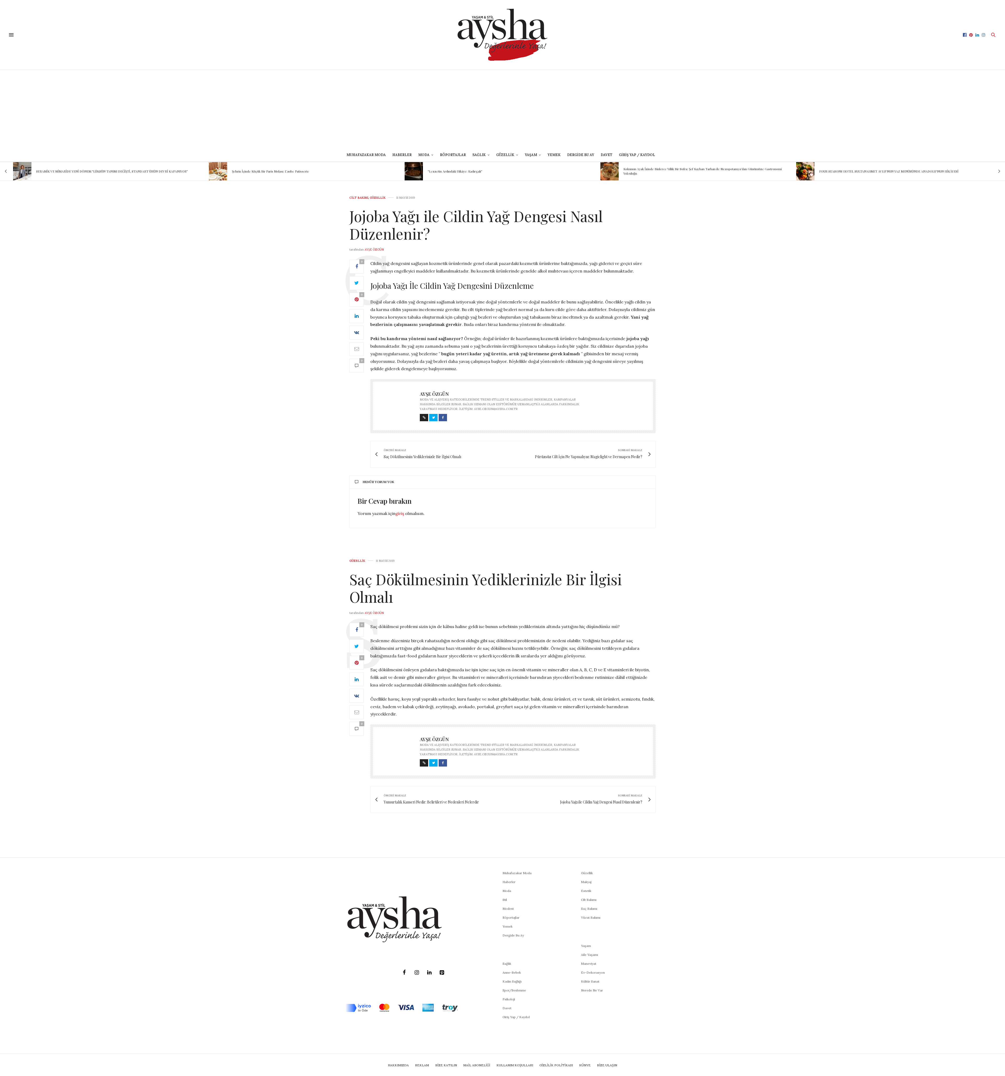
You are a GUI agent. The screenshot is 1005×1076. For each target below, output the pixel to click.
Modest (508, 909)
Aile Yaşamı (589, 955)
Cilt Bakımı (358, 197)
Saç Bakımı (589, 909)
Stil (504, 900)
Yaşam (586, 946)
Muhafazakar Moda (366, 155)
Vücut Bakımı (590, 917)
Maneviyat (588, 964)
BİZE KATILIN (446, 1065)
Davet (506, 1008)
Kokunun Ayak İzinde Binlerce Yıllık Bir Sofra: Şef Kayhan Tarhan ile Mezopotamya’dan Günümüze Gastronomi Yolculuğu (507, 171)
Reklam (422, 1065)
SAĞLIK (479, 155)
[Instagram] (416, 972)
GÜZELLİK (505, 155)
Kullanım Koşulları (514, 1065)
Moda (506, 891)
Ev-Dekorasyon (593, 972)
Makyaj (586, 882)
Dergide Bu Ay (580, 155)
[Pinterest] (442, 972)
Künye (585, 1065)
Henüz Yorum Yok (378, 482)
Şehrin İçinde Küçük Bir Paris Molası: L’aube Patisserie (74, 171)
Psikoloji (508, 999)
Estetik (586, 891)
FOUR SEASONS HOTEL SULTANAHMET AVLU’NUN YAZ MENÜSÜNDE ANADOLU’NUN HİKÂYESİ (693, 171)
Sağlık (506, 964)
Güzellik (378, 197)
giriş (399, 513)
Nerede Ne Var (592, 990)
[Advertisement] (502, 109)
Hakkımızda (398, 1065)
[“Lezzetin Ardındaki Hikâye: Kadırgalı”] (218, 171)
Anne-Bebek (511, 972)
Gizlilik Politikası (556, 1065)
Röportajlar (453, 155)
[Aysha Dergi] (502, 35)
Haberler (402, 155)
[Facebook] (404, 972)
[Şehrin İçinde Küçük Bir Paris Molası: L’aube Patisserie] (22, 171)
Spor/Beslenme (514, 990)
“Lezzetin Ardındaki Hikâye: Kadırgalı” (259, 171)
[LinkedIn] (429, 972)
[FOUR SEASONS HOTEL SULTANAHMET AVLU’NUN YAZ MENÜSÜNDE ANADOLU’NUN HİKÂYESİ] (609, 171)
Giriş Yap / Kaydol (637, 155)
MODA (423, 155)
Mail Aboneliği (476, 1065)
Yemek (554, 155)
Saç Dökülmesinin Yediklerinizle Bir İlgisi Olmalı (485, 587)
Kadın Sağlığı (512, 981)
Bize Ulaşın (607, 1065)
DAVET (606, 155)
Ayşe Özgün (374, 249)
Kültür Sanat (590, 981)
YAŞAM (531, 155)
